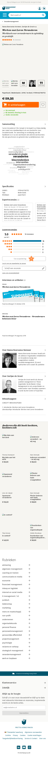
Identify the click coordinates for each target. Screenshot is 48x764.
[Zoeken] (43, 15)
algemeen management (12, 569)
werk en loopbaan (9, 658)
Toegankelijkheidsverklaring (12, 738)
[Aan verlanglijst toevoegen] (43, 104)
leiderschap (7, 604)
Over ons (42, 738)
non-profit (6, 616)
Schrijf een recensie (13, 268)
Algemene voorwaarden (33, 732)
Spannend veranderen (6, 497)
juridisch (5, 600)
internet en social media (12, 592)
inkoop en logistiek (10, 588)
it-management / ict (10, 596)
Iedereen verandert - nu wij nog (38, 458)
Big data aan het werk (8, 458)
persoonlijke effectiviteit (12, 635)
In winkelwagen (16, 104)
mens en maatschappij (11, 612)
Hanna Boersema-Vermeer (11, 27)
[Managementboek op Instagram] (29, 747)
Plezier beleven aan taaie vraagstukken (36, 497)
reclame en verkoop (10, 647)
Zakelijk (5, 688)
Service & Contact (31, 738)
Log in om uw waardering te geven (14, 263)
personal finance (9, 627)
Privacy (15, 735)
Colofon (8, 735)
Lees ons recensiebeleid (10, 273)
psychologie (7, 643)
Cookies (23, 735)
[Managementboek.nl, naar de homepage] (9, 9)
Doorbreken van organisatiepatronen (38, 537)
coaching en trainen (10, 573)
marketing (6, 608)
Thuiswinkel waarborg (15, 732)
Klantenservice (9, 683)
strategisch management (12, 651)
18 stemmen (17, 40)
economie (6, 581)
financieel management (12, 584)
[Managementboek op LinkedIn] (18, 747)
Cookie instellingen (34, 735)
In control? (6, 536)
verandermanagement (11, 654)
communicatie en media (12, 577)
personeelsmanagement (12, 631)
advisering (6, 565)
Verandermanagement (11, 21)
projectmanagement (10, 639)
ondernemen (7, 619)
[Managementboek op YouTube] (24, 747)
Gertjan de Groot (28, 27)
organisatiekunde (9, 623)
